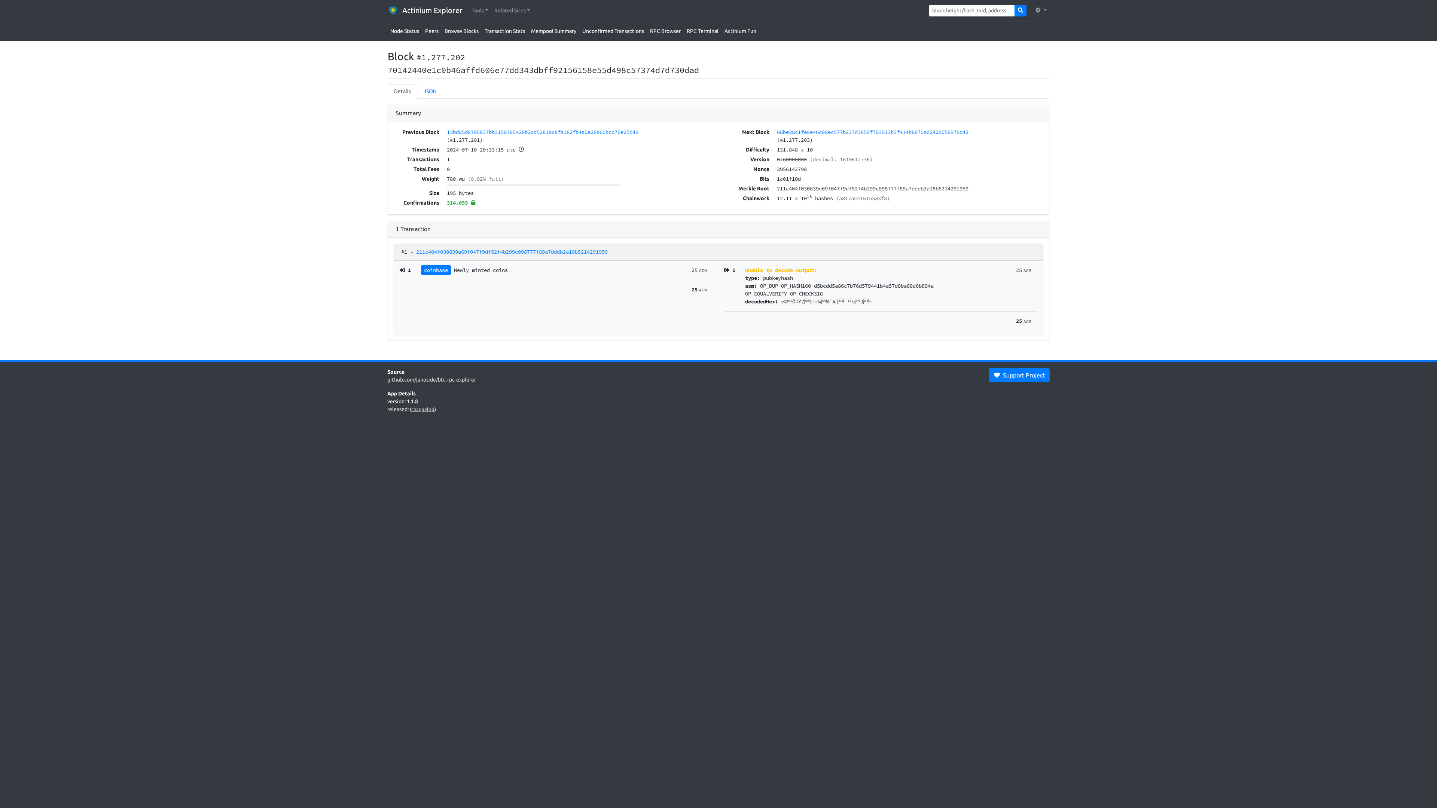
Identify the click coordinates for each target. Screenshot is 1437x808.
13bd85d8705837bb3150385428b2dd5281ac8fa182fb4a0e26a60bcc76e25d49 (542, 132)
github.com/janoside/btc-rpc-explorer (431, 380)
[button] (480, 11)
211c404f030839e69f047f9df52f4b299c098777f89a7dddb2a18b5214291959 (512, 251)
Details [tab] (402, 91)
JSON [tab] (430, 91)
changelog (422, 409)
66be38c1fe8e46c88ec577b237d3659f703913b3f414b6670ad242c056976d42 (872, 132)
